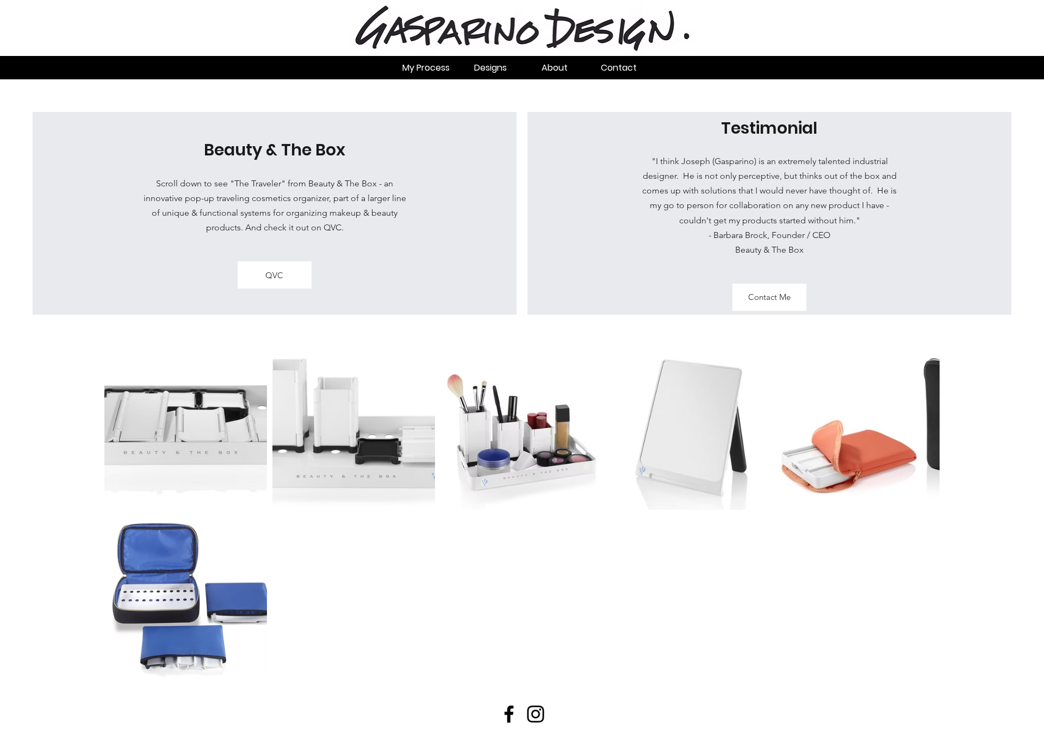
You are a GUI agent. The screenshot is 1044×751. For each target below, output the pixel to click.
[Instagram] (535, 714)
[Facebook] (509, 714)
